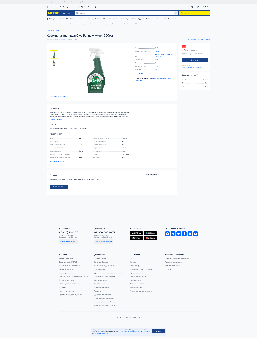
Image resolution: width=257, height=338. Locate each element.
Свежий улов (113, 19)
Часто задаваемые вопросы (69, 284)
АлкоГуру (52, 19)
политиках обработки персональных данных (135, 331)
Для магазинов (99, 269)
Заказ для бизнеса (64, 2)
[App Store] (136, 233)
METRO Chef (70, 19)
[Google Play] (150, 233)
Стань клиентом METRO (68, 262)
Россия (157, 51)
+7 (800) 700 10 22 (69, 232)
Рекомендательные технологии (141, 291)
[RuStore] (136, 238)
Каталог (68, 13)
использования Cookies (100, 333)
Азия (122, 19)
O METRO (133, 258)
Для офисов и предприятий (104, 276)
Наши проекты (135, 280)
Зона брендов (172, 19)
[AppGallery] (150, 238)
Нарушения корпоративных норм (106, 305)
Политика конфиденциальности (177, 258)
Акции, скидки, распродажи (69, 266)
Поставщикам (99, 284)
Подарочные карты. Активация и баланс (74, 276)
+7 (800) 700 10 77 (104, 232)
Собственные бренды (138, 276)
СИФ (156, 48)
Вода (127, 19)
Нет (156, 69)
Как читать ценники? (66, 291)
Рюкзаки (80, 19)
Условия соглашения (172, 266)
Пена (156, 66)
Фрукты (141, 19)
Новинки (61, 19)
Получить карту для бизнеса (79, 2)
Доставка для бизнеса (102, 295)
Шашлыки (149, 19)
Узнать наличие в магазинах (191, 67)
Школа (163, 19)
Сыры (157, 19)
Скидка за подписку (66, 280)
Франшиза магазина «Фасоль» (105, 302)
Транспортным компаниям (104, 298)
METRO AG (63, 287)
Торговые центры (136, 273)
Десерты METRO (101, 19)
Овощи (133, 19)
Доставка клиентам (66, 269)
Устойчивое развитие (137, 284)
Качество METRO (136, 287)
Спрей (157, 63)
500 (156, 60)
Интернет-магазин (66, 258)
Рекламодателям (100, 280)
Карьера (133, 262)
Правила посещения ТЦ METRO (71, 295)
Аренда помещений (101, 287)
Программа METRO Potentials (141, 269)
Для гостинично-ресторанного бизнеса (108, 273)
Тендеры (97, 291)
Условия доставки (52, 2)
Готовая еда (89, 19)
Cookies (168, 269)
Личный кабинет (100, 258)
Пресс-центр (134, 266)
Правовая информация (173, 262)
